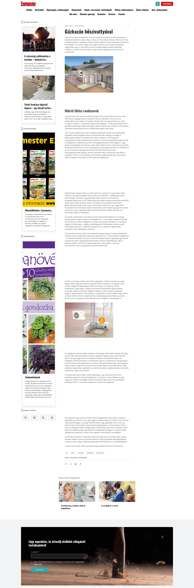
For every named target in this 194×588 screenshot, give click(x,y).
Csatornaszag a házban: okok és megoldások (73, 507)
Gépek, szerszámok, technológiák (76, 457)
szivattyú (81, 453)
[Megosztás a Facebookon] (66, 464)
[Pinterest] (43, 418)
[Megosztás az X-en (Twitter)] (71, 464)
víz (67, 453)
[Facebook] (25, 418)
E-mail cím (35, 552)
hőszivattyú (100, 453)
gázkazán (90, 453)
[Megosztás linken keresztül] (81, 464)
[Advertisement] (97, 175)
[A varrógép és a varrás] (117, 491)
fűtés (73, 453)
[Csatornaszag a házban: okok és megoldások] (77, 491)
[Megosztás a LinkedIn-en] (76, 464)
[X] (34, 418)
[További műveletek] (128, 26)
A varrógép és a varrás (109, 505)
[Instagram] (52, 418)
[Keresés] (158, 4)
